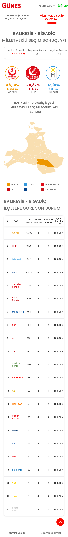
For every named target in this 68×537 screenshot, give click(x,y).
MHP (30, 189)
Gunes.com (47, 5)
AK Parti (15, 184)
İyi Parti (31, 184)
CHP (13, 189)
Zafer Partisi (50, 189)
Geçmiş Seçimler (50, 533)
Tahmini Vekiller (16, 533)
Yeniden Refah (52, 184)
